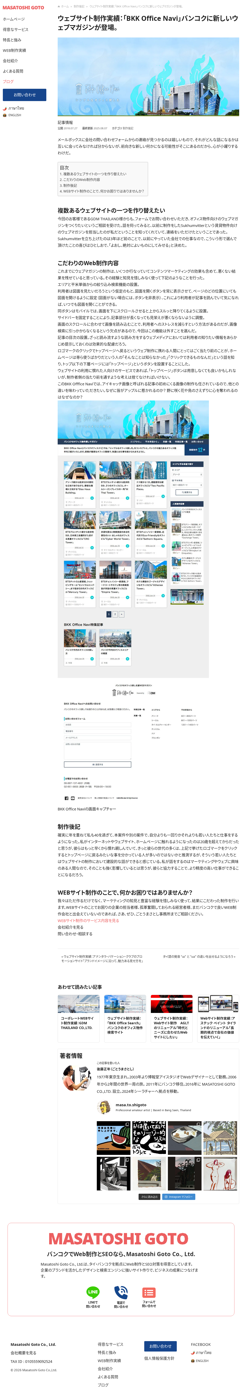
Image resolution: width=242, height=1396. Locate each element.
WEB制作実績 (14, 50)
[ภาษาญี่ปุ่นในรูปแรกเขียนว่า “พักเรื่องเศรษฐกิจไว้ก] (149, 1138)
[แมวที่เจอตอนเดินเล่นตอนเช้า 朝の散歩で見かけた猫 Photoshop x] (185, 1138)
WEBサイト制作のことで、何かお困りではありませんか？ (103, 191)
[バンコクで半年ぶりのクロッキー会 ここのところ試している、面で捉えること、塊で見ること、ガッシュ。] (220, 1173)
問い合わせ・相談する (75, 933)
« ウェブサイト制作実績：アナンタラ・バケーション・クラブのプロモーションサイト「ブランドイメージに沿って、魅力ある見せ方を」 (102, 958)
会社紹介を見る (70, 927)
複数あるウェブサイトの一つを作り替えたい (94, 174)
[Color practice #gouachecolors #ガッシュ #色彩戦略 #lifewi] (149, 1173)
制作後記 (79, 6)
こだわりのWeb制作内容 (81, 179)
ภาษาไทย (16, 108)
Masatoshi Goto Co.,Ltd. (39, 1370)
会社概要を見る (23, 1352)
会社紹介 (10, 60)
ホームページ (14, 19)
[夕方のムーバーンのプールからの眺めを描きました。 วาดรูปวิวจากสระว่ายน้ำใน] (185, 1173)
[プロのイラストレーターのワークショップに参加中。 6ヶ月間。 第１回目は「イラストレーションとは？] (113, 1138)
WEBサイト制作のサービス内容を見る (88, 920)
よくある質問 (13, 71)
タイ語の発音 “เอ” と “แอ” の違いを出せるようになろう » (199, 956)
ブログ (8, 81)
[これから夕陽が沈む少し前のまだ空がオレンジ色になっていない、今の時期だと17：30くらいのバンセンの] (220, 1138)
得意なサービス (15, 29)
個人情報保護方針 (159, 1358)
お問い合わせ (25, 94)
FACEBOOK (201, 1344)
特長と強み (12, 40)
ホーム (65, 6)
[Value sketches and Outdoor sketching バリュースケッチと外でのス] (113, 1173)
